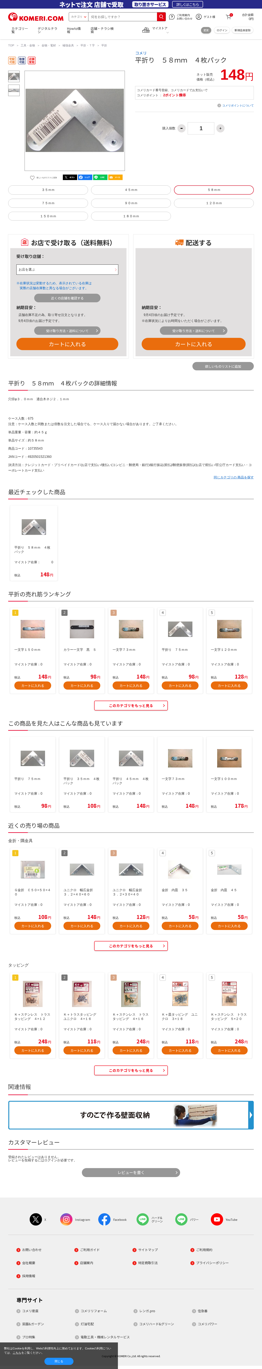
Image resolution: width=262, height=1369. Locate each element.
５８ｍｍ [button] (213, 190)
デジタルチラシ (47, 30)
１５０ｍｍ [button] (48, 216)
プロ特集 (28, 1337)
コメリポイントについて (238, 105)
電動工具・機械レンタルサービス (105, 1337)
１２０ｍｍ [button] (214, 203)
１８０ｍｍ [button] (131, 216)
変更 (206, 30)
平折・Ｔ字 (87, 45)
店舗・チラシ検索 (102, 30)
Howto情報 (74, 30)
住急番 (203, 1310)
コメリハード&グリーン (156, 1323)
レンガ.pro (147, 1310)
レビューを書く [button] (131, 1172)
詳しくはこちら (187, 4)
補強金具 (68, 45)
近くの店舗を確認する (67, 298)
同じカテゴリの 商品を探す (234, 477)
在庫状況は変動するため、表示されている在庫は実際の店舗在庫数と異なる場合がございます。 (56, 285)
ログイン (222, 30)
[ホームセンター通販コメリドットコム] (35, 19)
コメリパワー (207, 1323)
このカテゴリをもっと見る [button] (131, 705)
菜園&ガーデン (33, 1323)
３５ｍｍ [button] (48, 190)
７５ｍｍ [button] (48, 203)
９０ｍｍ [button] (131, 203)
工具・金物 (28, 45)
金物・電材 (49, 45)
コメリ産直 (30, 1310)
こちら (17, 1352)
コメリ (141, 53)
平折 (104, 45)
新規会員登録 (243, 30)
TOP (11, 45)
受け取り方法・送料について (67, 330)
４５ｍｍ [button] (131, 190)
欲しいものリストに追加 (223, 366)
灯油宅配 (87, 1323)
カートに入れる (67, 344)
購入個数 (168, 128)
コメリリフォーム (94, 1310)
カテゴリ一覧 (19, 30)
